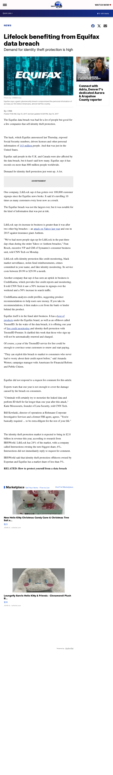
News (7, 25)
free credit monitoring (18, 328)
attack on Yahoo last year (47, 228)
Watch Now (102, 5)
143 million (26, 145)
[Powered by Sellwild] (69, 649)
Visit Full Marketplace (64, 487)
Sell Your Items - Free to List (37, 488)
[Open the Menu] (4, 5)
